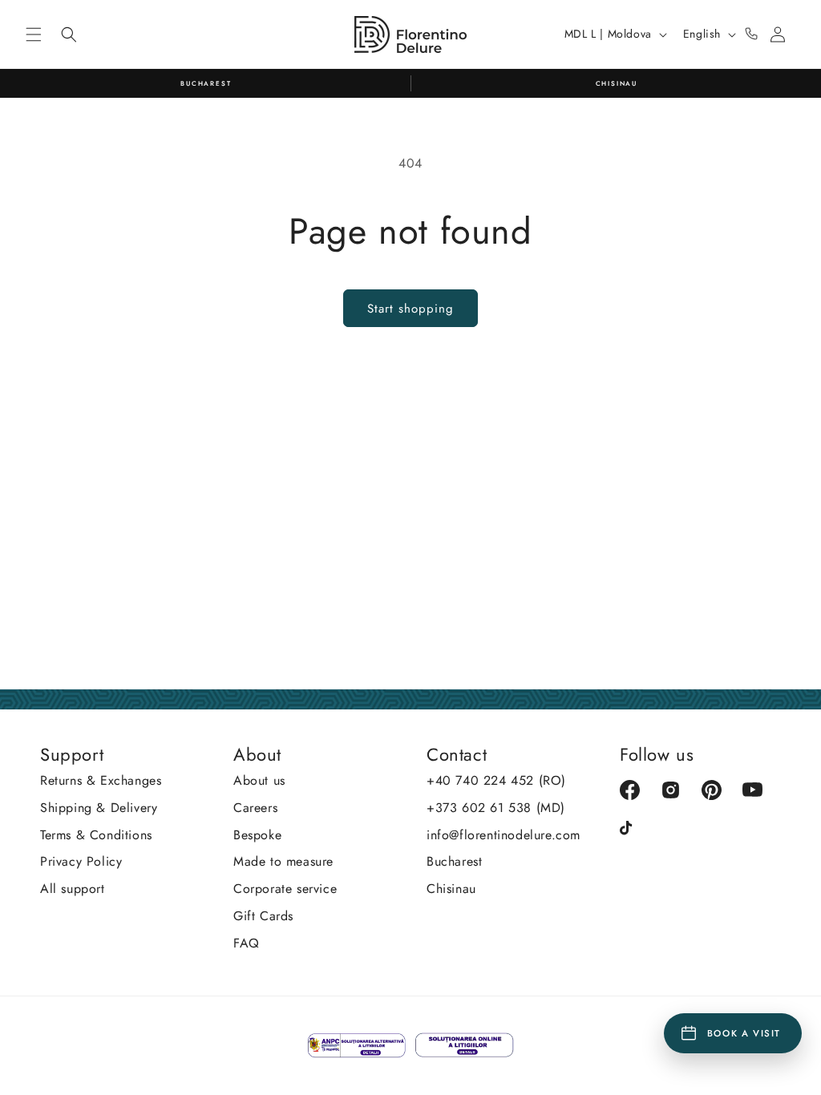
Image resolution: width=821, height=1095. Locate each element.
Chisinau (451, 888)
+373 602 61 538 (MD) (496, 807)
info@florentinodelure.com (503, 835)
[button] (33, 34)
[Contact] (751, 34)
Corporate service (285, 888)
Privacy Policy (81, 861)
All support (72, 888)
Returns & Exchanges (100, 780)
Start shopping (410, 308)
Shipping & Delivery (98, 807)
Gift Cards (263, 916)
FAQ (246, 943)
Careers (255, 807)
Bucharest (454, 861)
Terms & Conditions (96, 835)
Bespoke (257, 835)
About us (259, 780)
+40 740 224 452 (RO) (496, 780)
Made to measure (283, 861)
